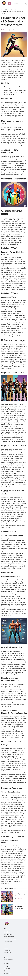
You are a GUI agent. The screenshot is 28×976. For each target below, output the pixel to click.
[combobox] (19, 3)
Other (16, 9)
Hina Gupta (6, 30)
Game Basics (9, 9)
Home (2, 9)
